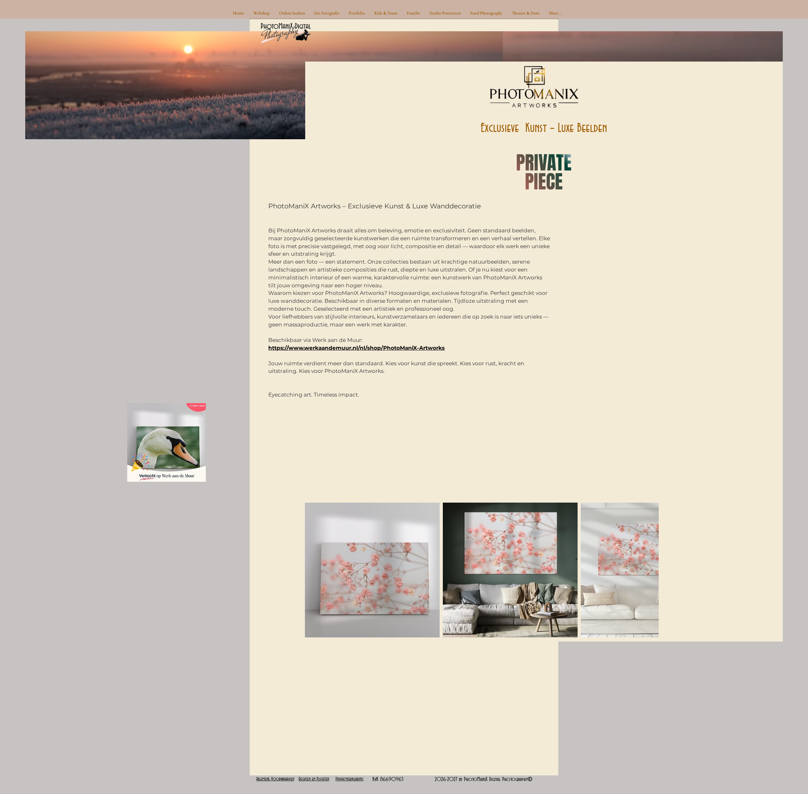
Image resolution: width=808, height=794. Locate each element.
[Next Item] (647, 570)
